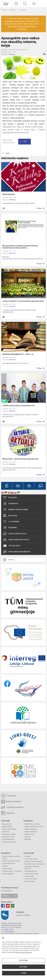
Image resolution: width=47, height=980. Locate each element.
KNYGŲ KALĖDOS (8, 194)
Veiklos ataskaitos (8, 874)
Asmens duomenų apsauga (33, 861)
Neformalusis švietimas (32, 824)
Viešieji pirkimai (7, 868)
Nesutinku (23, 967)
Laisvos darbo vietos (17, 534)
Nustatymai (23, 960)
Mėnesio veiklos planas (18, 509)
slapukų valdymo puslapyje (23, 952)
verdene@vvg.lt (10, 931)
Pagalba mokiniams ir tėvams (34, 826)
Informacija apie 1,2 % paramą (11, 871)
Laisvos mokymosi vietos (18, 540)
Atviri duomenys (30, 881)
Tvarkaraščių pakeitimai (15, 807)
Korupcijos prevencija (31, 874)
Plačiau (39, 208)
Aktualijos (22, 10)
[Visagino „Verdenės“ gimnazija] (6, 3)
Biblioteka (12, 516)
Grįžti (7, 153)
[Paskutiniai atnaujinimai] (16, 3)
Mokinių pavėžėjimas (13, 801)
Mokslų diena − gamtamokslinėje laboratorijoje (20, 459)
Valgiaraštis (10, 813)
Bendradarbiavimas (8, 839)
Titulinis (4, 10)
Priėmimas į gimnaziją (9, 842)
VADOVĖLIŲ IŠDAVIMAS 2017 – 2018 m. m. (18, 354)
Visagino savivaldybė (23, 915)
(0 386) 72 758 (8, 929)
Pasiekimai (12, 528)
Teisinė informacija (31, 879)
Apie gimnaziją (7, 824)
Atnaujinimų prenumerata (19, 552)
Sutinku (23, 973)
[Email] (12, 906)
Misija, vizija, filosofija (9, 829)
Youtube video (14, 546)
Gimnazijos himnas (8, 837)
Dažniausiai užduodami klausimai (32, 867)
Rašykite (6, 896)
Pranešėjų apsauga (31, 871)
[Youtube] (8, 906)
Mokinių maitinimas (31, 831)
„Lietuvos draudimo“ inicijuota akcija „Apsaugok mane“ (23, 301)
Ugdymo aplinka (7, 826)
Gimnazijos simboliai (9, 834)
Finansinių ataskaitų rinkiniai (11, 861)
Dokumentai (13, 503)
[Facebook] (3, 906)
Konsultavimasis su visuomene (35, 864)
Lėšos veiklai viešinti (8, 863)
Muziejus (27, 837)
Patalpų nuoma (29, 834)
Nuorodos (28, 856)
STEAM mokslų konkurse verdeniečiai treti (18, 406)
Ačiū (23, 142)
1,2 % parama (13, 522)
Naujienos (12, 10)
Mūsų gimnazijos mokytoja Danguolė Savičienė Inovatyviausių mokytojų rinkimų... (20, 247)
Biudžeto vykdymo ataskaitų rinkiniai (11, 857)
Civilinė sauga (29, 876)
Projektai (12, 497)
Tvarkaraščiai (11, 796)
